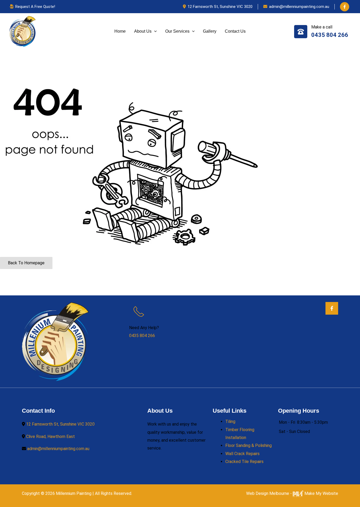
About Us (143, 31)
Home (120, 31)
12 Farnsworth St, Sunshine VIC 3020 (220, 6)
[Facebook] (344, 6)
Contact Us (235, 31)
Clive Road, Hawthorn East (50, 436)
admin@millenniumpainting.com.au (299, 6)
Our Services (177, 31)
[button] (154, 31)
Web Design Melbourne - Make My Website (292, 493)
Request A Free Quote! (35, 6)
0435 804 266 (329, 35)
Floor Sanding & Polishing (248, 445)
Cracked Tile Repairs (244, 461)
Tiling (230, 421)
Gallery (209, 31)
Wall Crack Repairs (242, 453)
